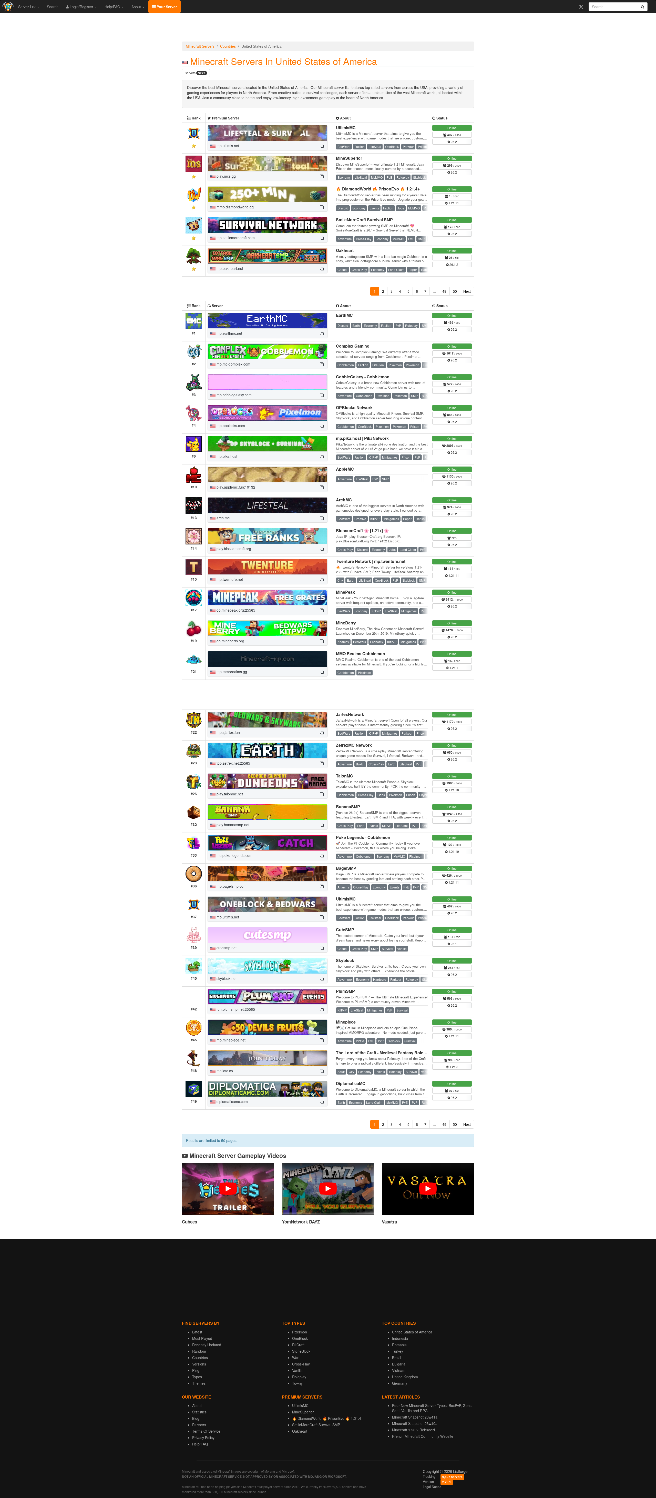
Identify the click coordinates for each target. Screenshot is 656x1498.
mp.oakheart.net (229, 268)
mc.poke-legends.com (234, 855)
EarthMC (344, 315)
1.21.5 (453, 1067)
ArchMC (344, 500)
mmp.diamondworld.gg (235, 206)
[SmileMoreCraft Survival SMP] (267, 225)
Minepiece (346, 1022)
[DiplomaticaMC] (267, 1089)
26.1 (453, 944)
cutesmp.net (226, 947)
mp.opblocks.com (230, 425)
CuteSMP (345, 930)
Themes (199, 1383)
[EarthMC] (267, 320)
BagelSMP (346, 868)
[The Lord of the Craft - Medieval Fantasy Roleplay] (267, 1058)
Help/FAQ (113, 6)
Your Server (166, 6)
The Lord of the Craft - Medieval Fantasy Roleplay (384, 1053)
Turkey (397, 1351)
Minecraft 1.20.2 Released (413, 1429)
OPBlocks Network (354, 407)
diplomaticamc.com (232, 1101)
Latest (197, 1331)
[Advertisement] (328, 29)
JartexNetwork (350, 714)
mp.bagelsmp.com (231, 886)
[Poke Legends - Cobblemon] (267, 843)
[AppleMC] (267, 474)
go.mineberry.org (230, 640)
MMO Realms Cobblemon (360, 653)
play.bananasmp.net (232, 824)
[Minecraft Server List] (7, 6)
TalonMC (344, 776)
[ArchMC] (267, 505)
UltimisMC (346, 127)
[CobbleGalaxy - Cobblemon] (267, 382)
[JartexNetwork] (267, 719)
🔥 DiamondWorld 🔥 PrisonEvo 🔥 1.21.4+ (378, 189)
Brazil (396, 1357)
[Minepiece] (267, 1027)
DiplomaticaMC (350, 1083)
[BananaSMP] (267, 812)
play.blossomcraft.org (233, 548)
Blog (195, 1418)
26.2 (453, 141)
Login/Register (81, 6)
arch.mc (223, 517)
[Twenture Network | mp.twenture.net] (267, 566)
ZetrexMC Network (354, 745)
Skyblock (345, 960)
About (136, 6)
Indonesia (400, 1338)
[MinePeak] (267, 597)
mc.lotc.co (224, 1070)
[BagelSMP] (267, 873)
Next (467, 291)
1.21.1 (453, 667)
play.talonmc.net (229, 793)
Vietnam (398, 1370)
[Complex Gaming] (267, 351)
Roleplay (299, 1376)
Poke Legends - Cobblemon (363, 837)
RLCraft (298, 1344)
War (295, 1357)
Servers (195, 72)
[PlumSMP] (267, 996)
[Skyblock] (267, 966)
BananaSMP (348, 806)
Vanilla (297, 1370)
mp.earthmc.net (229, 333)
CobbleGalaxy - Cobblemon (362, 377)
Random (199, 1351)
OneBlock (300, 1338)
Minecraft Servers (200, 46)
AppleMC (345, 469)
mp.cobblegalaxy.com (234, 394)
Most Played (202, 1338)
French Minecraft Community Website (422, 1436)
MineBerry (346, 623)
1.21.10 (453, 790)
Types (197, 1376)
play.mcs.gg (226, 176)
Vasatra (389, 1222)
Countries (228, 46)
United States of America (412, 1331)
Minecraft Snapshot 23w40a (414, 1423)
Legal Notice (432, 1486)
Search (52, 6)
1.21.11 (453, 203)
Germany (399, 1383)
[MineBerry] (267, 628)
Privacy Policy (203, 1437)
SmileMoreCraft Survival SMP (364, 219)
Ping (195, 1370)
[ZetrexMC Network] (267, 750)
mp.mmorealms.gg (231, 671)
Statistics (199, 1411)
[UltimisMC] (267, 133)
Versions (199, 1364)
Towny (297, 1383)
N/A (454, 537)
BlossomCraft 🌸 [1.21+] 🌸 (362, 530)
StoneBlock (301, 1351)
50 (455, 291)
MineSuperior (349, 158)
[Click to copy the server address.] (321, 145)
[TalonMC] (267, 781)
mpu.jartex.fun (228, 732)
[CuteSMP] (267, 935)
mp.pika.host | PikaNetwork (362, 438)
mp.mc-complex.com (233, 364)
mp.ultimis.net (227, 145)
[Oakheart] (267, 256)
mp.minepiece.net (230, 1039)
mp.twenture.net (229, 579)
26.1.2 (453, 264)
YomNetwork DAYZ (301, 1222)
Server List (27, 6)
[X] (581, 6)
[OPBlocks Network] (267, 413)
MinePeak (345, 592)
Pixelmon (299, 1331)
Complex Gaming (353, 346)
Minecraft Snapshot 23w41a (414, 1417)
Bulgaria (398, 1364)
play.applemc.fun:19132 (235, 487)
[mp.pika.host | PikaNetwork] (267, 443)
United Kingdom (405, 1376)
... (434, 291)
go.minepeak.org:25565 (235, 610)
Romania (399, 1344)
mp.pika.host (226, 456)
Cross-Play (301, 1364)
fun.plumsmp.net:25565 (235, 1009)
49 (444, 291)
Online (452, 128)
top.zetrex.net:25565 (233, 763)
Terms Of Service (206, 1431)
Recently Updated (206, 1344)
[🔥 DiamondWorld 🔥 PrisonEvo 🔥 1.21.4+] (267, 194)
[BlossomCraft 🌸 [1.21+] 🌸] (267, 536)
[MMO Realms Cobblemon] (267, 659)
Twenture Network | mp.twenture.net (370, 561)
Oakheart (345, 250)
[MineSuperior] (267, 163)
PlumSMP (345, 991)
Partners (199, 1424)
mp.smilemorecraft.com (235, 237)
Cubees (189, 1222)
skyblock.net (226, 978)
